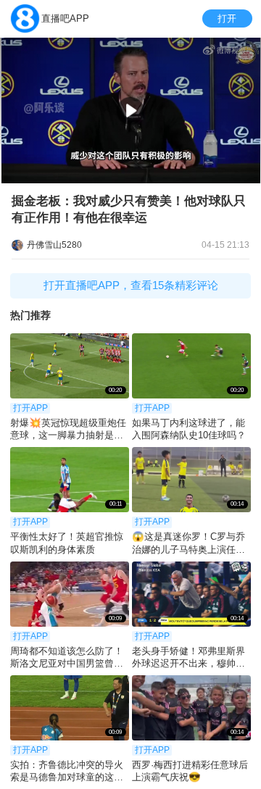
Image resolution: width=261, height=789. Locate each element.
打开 (227, 18)
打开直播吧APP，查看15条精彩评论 (131, 285)
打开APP (30, 408)
